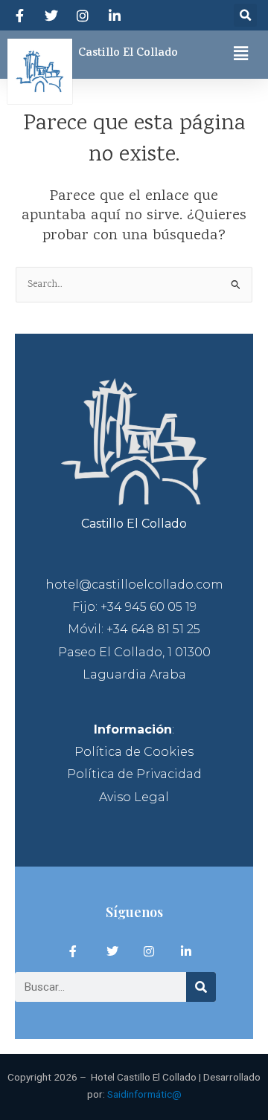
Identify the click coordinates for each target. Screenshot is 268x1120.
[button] (245, 15)
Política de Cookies (134, 752)
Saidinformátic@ (144, 1094)
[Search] (201, 987)
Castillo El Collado (128, 54)
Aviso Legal (134, 797)
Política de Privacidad (134, 774)
